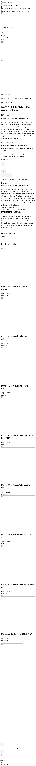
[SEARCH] (33, 28)
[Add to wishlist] (13, 283)
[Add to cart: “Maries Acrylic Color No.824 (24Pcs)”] (5, 755)
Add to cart (7, 175)
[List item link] (18, 673)
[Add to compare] (3, 283)
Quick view (8, 283)
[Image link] (12, 651)
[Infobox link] (18, 378)
